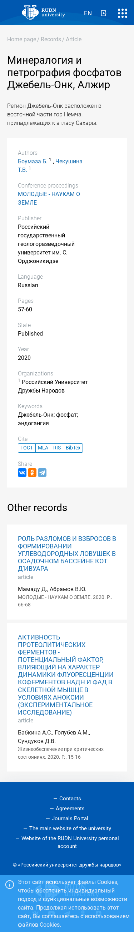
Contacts (70, 798)
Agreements (70, 808)
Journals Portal (70, 818)
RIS (57, 448)
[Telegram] (42, 472)
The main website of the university (70, 828)
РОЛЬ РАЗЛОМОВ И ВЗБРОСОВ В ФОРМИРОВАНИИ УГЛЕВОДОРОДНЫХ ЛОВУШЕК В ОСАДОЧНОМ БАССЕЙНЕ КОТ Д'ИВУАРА (67, 553)
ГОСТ (26, 448)
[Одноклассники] (32, 472)
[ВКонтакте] (22, 472)
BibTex (73, 448)
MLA (43, 448)
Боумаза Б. (33, 161)
